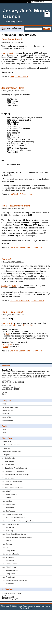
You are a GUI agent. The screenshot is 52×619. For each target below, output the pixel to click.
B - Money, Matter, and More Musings (15, 474)
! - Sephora (6, 455)
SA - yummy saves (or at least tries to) (15, 580)
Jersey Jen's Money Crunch (28, 606)
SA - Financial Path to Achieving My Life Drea (18, 521)
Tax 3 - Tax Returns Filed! (16, 205)
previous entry (7, 323)
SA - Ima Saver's (8, 527)
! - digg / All (6, 448)
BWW (14, 285)
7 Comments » (37, 300)
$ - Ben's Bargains (8, 458)
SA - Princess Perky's (10, 570)
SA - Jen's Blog (7, 531)
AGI (7, 334)
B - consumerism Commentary (13, 471)
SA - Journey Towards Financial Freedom (16, 537)
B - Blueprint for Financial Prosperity (15, 468)
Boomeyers (7, 344)
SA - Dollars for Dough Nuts (12, 514)
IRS (23, 325)
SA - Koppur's (7, 544)
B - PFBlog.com (7, 484)
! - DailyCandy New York (11, 445)
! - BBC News (7, 441)
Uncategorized (7, 420)
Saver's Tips (6, 417)
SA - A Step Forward (9, 494)
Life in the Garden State (10, 407)
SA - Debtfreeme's (8, 511)
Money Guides (7, 410)
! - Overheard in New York (11, 451)
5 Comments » (37, 351)
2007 (4, 429)
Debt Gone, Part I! (11, 39)
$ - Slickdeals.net (8, 461)
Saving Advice (26, 608)
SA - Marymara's (8, 560)
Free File (29, 325)
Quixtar (4, 285)
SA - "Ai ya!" (6, 491)
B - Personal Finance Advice (12, 481)
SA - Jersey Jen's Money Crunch (14, 534)
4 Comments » (21, 76)
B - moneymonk (8, 478)
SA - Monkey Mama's (9, 564)
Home (3, 28)
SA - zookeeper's (8, 584)
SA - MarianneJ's (8, 557)
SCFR (5, 347)
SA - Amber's (6, 498)
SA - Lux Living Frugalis (10, 554)
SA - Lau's (6, 547)
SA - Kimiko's (7, 541)
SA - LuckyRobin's (8, 550)
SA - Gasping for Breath (10, 524)
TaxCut (14, 325)
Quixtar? (6, 259)
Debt (4, 404)
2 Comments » (26, 194)
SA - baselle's (7, 501)
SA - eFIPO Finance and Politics (13, 517)
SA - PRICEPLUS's (9, 567)
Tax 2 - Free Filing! (12, 312)
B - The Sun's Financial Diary (12, 488)
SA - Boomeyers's (8, 504)
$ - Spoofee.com (8, 465)
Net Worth (6, 414)
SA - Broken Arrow (8, 508)
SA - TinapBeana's (8, 577)
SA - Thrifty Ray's (8, 574)
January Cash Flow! (12, 88)
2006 (4, 433)
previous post (7, 53)
